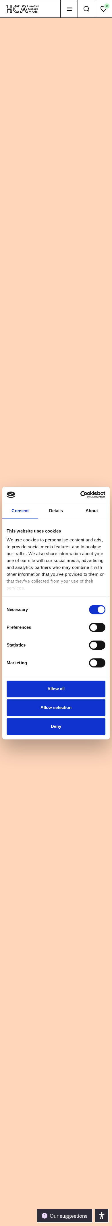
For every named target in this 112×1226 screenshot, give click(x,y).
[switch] (97, 627)
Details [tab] (56, 510)
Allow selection (56, 707)
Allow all (56, 688)
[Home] (22, 9)
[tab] (69, 8)
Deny (56, 726)
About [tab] (92, 510)
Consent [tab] (20, 510)
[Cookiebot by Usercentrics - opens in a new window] (80, 494)
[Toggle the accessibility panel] (102, 1216)
